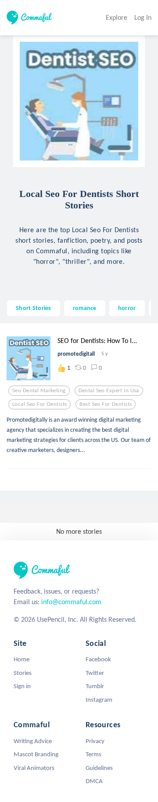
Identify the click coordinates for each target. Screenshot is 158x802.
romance (85, 308)
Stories (23, 673)
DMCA (94, 781)
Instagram (99, 700)
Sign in (22, 686)
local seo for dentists (39, 404)
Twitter (95, 673)
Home (21, 659)
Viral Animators (34, 768)
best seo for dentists (105, 404)
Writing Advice (33, 741)
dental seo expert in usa (109, 390)
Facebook (98, 659)
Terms (93, 754)
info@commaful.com (71, 602)
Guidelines (99, 768)
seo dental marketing (39, 390)
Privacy (95, 741)
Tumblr (95, 686)
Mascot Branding (36, 754)
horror (127, 308)
